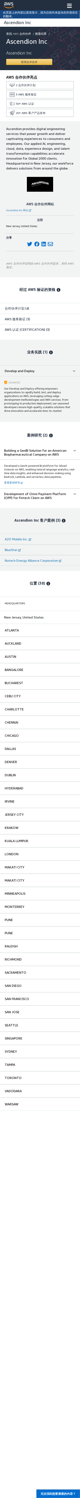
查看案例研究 (12, 482)
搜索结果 (41, 33)
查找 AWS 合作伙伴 (18, 33)
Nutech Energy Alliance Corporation (31, 560)
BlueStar (11, 550)
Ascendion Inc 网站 (17, 210)
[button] (69, 6)
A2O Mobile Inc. (16, 539)
